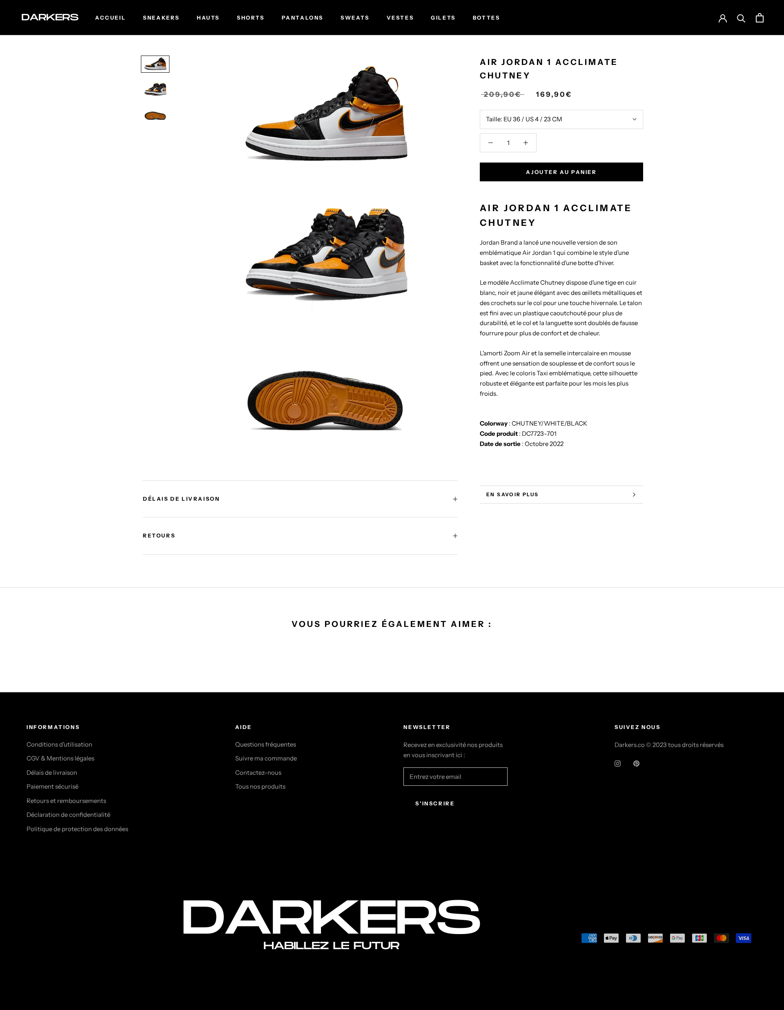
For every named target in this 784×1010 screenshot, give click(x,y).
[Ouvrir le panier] (760, 17)
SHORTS (251, 17)
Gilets (443, 17)
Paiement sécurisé (52, 786)
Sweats (355, 17)
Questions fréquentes (265, 744)
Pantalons (302, 17)
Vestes (400, 17)
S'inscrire (434, 803)
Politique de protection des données (77, 829)
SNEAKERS (161, 17)
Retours (159, 535)
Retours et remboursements (66, 801)
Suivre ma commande (266, 758)
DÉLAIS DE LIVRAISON (181, 498)
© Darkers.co (57, 940)
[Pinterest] (636, 763)
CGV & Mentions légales (60, 758)
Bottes (486, 17)
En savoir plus (512, 494)
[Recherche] (741, 17)
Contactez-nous (258, 772)
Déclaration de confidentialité (68, 814)
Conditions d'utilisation (59, 744)
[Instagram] (618, 763)
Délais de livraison (52, 772)
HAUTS (208, 17)
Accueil (110, 17)
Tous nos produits (260, 786)
